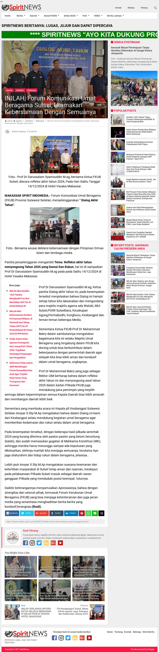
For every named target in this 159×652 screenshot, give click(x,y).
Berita (20, 15)
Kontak (118, 8)
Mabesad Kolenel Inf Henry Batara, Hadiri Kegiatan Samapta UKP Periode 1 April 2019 (141, 157)
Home (8, 15)
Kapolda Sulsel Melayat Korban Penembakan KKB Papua (139, 143)
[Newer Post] (9, 606)
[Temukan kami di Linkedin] (46, 543)
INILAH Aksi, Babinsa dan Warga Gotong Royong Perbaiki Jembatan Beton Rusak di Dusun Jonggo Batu (141, 284)
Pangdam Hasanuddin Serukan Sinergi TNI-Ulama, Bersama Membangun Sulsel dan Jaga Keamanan (139, 271)
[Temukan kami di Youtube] (60, 542)
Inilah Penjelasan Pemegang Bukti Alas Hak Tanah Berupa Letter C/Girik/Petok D (140, 169)
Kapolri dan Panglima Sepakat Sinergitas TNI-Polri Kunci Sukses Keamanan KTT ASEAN (140, 234)
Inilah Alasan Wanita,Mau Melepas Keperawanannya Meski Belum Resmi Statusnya (141, 132)
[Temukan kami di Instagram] (32, 543)
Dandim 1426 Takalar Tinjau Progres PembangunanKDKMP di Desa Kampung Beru (140, 119)
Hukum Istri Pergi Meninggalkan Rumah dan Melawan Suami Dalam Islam (141, 209)
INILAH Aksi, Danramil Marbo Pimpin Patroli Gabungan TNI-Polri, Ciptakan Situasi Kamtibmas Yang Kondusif (140, 310)
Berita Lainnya (114, 15)
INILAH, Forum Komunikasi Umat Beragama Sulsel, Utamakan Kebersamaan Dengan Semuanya (50, 105)
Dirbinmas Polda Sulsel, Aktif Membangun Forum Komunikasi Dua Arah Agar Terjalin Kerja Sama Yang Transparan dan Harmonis (21, 374)
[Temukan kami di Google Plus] (53, 543)
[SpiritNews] (25, 8)
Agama (9, 90)
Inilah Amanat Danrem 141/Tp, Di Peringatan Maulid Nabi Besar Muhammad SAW (54, 596)
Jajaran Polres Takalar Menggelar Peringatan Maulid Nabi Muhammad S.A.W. (52, 571)
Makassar (31, 90)
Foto (84, 15)
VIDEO (97, 15)
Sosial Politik (50, 15)
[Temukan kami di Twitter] (39, 543)
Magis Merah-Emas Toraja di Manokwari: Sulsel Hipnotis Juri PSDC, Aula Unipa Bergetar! (139, 222)
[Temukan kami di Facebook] (25, 543)
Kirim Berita (148, 632)
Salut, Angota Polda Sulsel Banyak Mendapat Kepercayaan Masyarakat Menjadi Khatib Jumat (19, 571)
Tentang (144, 8)
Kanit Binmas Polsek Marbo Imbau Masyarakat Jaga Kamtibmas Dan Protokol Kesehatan (87, 571)
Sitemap (131, 8)
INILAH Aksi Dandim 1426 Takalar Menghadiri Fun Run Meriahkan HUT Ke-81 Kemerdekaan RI (20, 298)
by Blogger (149, 649)
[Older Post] (100, 606)
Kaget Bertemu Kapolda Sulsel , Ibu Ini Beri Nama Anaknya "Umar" (141, 180)
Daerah (33, 15)
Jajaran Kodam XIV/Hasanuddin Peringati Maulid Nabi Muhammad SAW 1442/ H (20, 594)
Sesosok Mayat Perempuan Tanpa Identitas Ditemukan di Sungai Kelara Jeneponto (131, 50)
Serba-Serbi (69, 15)
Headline (20, 90)
